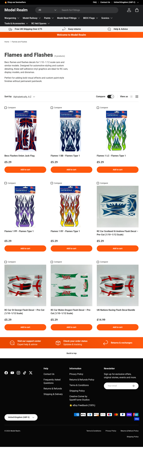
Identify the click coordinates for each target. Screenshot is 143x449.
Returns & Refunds (53, 388)
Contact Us (105, 2)
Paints (47, 18)
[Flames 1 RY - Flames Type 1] (71, 206)
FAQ (95, 2)
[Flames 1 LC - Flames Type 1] (118, 131)
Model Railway (30, 18)
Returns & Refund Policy (130, 431)
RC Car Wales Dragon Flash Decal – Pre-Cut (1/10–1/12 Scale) (71, 312)
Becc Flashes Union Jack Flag (19, 155)
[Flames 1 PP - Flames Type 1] (25, 206)
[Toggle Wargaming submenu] (18, 18)
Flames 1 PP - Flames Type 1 (19, 231)
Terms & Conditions (79, 385)
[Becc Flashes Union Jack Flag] (25, 131)
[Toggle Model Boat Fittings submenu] (78, 18)
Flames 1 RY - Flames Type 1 (65, 231)
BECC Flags (89, 18)
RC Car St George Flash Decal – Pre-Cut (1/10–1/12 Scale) (24, 312)
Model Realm (15, 431)
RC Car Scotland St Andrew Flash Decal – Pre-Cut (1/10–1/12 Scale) (117, 233)
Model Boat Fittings (67, 18)
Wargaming (10, 18)
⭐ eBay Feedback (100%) (82, 405)
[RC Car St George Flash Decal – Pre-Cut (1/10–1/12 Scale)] (25, 285)
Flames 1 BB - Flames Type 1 (65, 155)
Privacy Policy (76, 374)
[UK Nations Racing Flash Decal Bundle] (118, 285)
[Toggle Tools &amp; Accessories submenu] (27, 23)
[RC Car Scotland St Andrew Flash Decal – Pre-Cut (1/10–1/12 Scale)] (118, 206)
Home (6, 42)
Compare (100, 96)
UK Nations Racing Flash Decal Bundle (116, 310)
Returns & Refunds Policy (81, 379)
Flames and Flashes (19, 42)
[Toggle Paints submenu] (52, 18)
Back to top (72, 353)
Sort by (8, 96)
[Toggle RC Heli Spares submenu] (48, 23)
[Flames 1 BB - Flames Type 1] (71, 131)
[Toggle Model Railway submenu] (39, 18)
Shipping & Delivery (53, 394)
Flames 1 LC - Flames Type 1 (111, 155)
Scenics (105, 18)
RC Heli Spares (38, 23)
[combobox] (76, 10)
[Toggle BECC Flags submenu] (97, 18)
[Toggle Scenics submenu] (111, 18)
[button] (137, 10)
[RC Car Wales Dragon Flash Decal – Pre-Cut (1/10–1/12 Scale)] (71, 285)
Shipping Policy (77, 390)
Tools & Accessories (14, 23)
